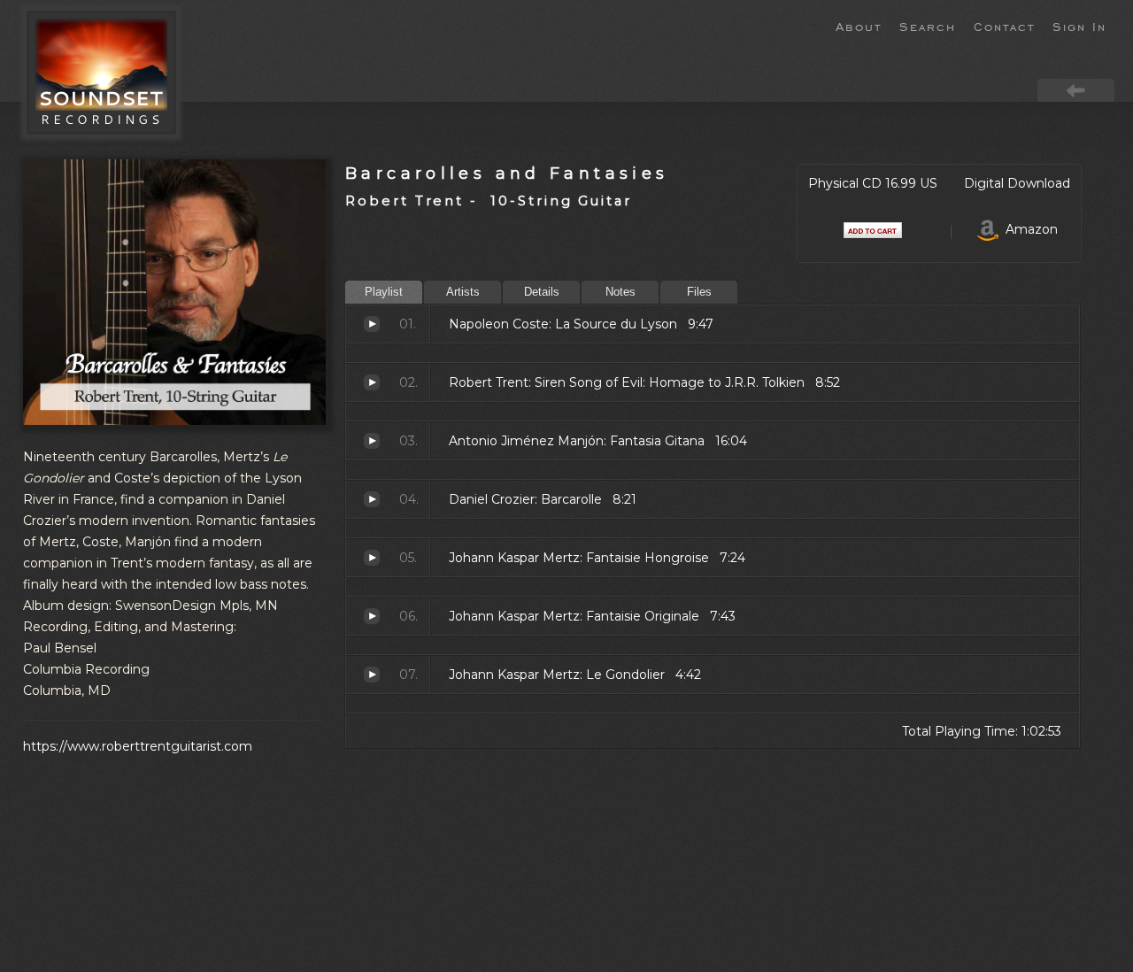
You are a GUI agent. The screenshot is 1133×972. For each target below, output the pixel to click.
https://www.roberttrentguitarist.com (137, 746)
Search (927, 26)
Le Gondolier (372, 675)
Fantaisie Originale (372, 616)
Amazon (1028, 229)
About (859, 26)
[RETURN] (1076, 89)
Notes (620, 291)
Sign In (1079, 26)
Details (541, 291)
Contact (1004, 26)
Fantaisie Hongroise (372, 558)
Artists (463, 291)
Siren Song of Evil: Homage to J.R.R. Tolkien (372, 382)
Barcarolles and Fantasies (506, 173)
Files (699, 291)
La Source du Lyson (372, 324)
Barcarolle (372, 499)
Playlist (384, 291)
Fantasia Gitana (372, 441)
